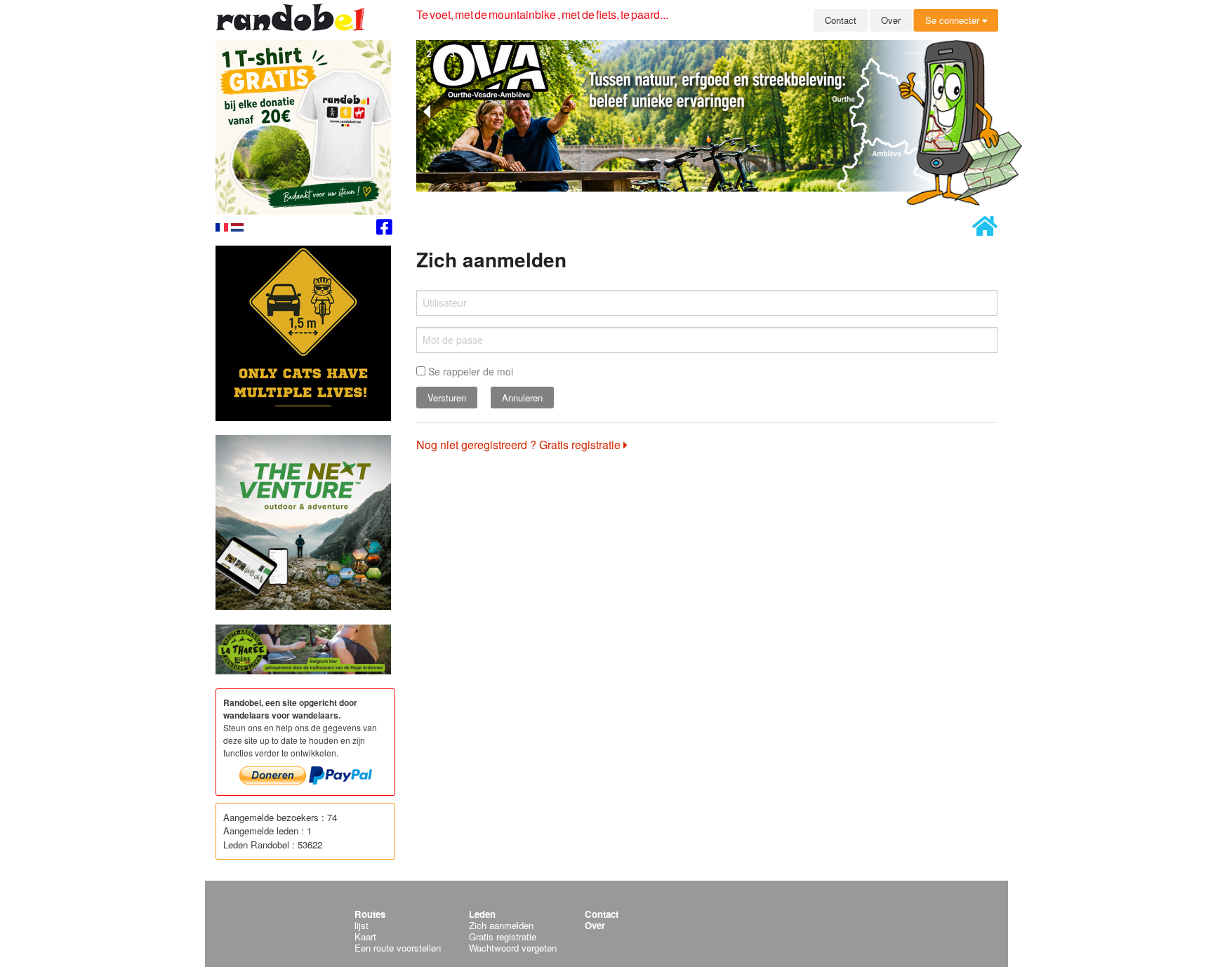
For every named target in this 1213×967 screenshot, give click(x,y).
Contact (840, 20)
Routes (369, 914)
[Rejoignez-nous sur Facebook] (384, 229)
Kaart (365, 936)
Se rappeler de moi (469, 371)
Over (891, 20)
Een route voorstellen (397, 947)
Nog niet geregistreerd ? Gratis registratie (519, 444)
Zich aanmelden (501, 925)
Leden (482, 914)
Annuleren (522, 397)
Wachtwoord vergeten (513, 947)
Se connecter (953, 20)
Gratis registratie (502, 936)
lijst (361, 925)
